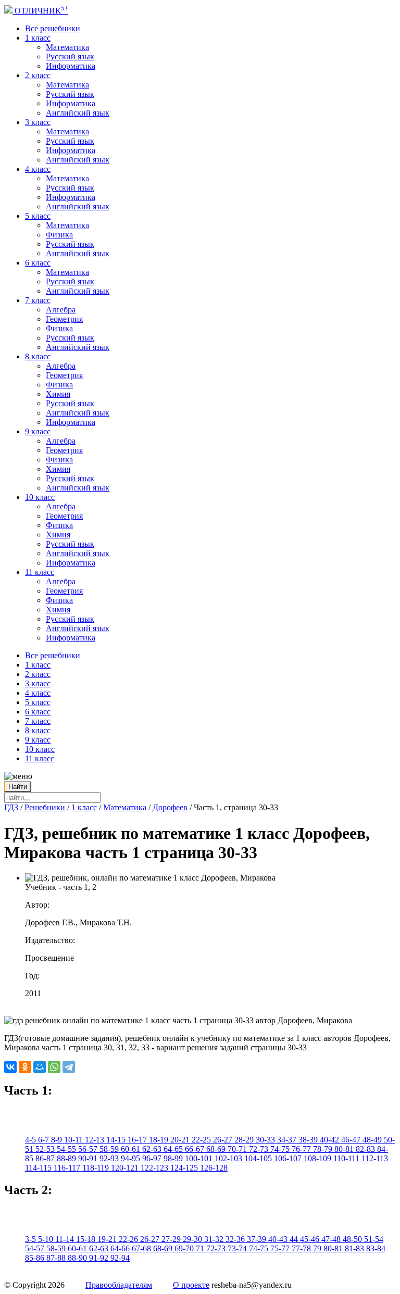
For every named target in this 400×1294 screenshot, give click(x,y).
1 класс (38, 37)
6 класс (38, 262)
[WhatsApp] (54, 1067)
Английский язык (77, 112)
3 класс (38, 122)
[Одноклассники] (25, 1067)
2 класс (38, 75)
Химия (58, 394)
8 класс (38, 356)
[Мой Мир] (39, 1067)
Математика (67, 47)
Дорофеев (170, 807)
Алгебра (61, 309)
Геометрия (64, 319)
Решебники (44, 807)
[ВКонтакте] (10, 1067)
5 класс (38, 215)
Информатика (70, 65)
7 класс (38, 300)
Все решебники (52, 28)
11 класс (39, 572)
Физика (59, 234)
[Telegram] (69, 1067)
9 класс (38, 431)
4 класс (38, 169)
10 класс (40, 497)
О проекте (191, 1284)
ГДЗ (11, 807)
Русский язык (70, 56)
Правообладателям (118, 1284)
